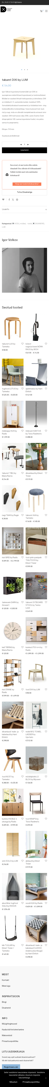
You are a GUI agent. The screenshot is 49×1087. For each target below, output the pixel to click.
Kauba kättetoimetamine (13, 1030)
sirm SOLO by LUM (10, 861)
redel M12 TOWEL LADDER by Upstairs (33, 734)
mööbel (23, 224)
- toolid (29, 224)
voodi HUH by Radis (34, 903)
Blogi (4, 1002)
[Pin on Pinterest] (17, 199)
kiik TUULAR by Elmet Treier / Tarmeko (8, 948)
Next (46, 41)
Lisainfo (5, 209)
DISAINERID (39, 224)
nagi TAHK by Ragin (10, 515)
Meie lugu (6, 986)
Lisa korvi (24, 150)
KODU (16, 224)
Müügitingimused (9, 1024)
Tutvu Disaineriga (24, 192)
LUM (3, 227)
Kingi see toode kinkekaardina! (27, 184)
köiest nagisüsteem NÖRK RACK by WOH (34, 347)
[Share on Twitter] (13, 199)
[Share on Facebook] (9, 199)
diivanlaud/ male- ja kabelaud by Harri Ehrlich (10, 734)
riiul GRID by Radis (10, 558)
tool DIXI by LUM (33, 690)
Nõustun (13, 1082)
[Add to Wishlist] (4, 199)
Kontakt (5, 980)
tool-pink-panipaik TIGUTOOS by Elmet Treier (34, 560)
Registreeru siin (11, 1067)
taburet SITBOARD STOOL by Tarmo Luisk (34, 605)
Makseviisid (7, 1036)
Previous (2, 41)
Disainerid (6, 1008)
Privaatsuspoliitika (10, 1041)
